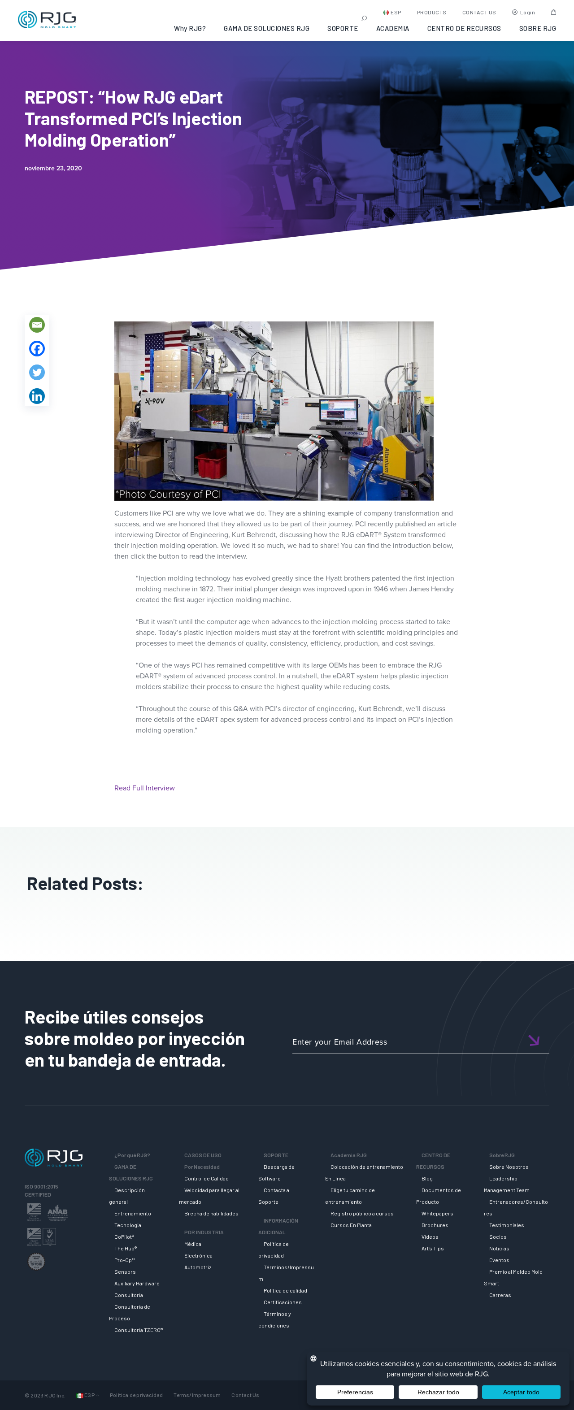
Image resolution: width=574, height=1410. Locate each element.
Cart (553, 12)
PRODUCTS (432, 12)
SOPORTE (342, 28)
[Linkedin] (37, 396)
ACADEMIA (392, 28)
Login (527, 12)
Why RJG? (190, 28)
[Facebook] (37, 348)
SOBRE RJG (538, 28)
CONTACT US (479, 12)
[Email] (37, 325)
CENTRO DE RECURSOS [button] (464, 28)
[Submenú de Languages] (97, 1395)
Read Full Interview (144, 788)
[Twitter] (37, 372)
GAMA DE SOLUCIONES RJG (266, 28)
